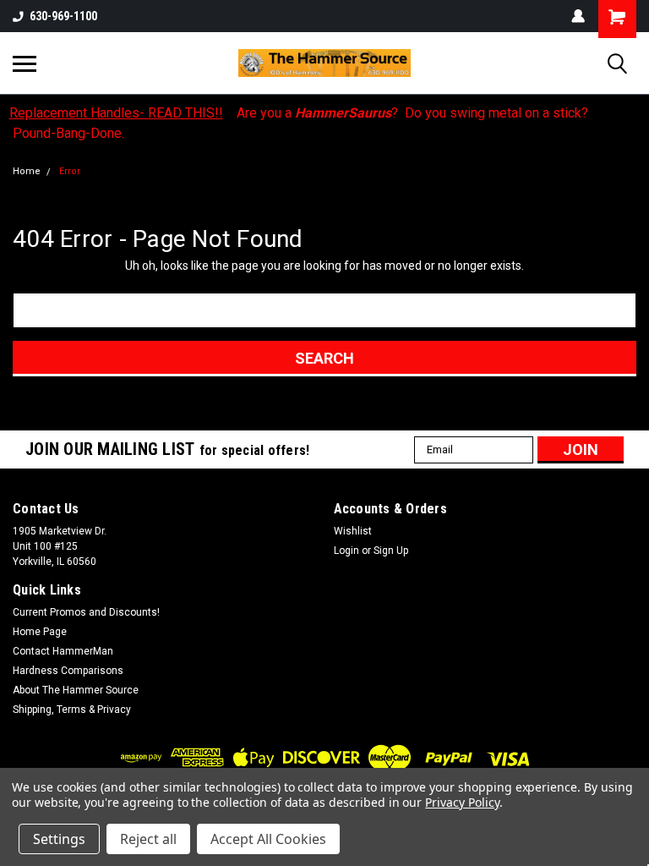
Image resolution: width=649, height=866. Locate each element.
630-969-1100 (63, 16)
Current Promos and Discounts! (86, 612)
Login (346, 550)
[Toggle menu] (24, 63)
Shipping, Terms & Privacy (72, 709)
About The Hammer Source (76, 690)
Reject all (148, 839)
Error (69, 171)
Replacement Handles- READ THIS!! (116, 113)
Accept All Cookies (268, 839)
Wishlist (353, 531)
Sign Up (391, 550)
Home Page (40, 632)
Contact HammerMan (63, 651)
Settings (59, 839)
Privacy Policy (462, 802)
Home (27, 171)
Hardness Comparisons (68, 671)
